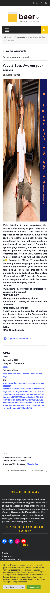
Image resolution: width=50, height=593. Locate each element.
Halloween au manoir (17, 471)
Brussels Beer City (11, 559)
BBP (4, 373)
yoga (5, 376)
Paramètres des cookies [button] (14, 587)
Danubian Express (38, 471)
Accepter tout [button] (33, 587)
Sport (5, 366)
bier (14, 373)
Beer (9, 373)
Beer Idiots (7, 556)
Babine (5, 553)
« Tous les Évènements (14, 50)
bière (19, 373)
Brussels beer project (32, 373)
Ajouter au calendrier (18, 338)
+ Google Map (32, 464)
